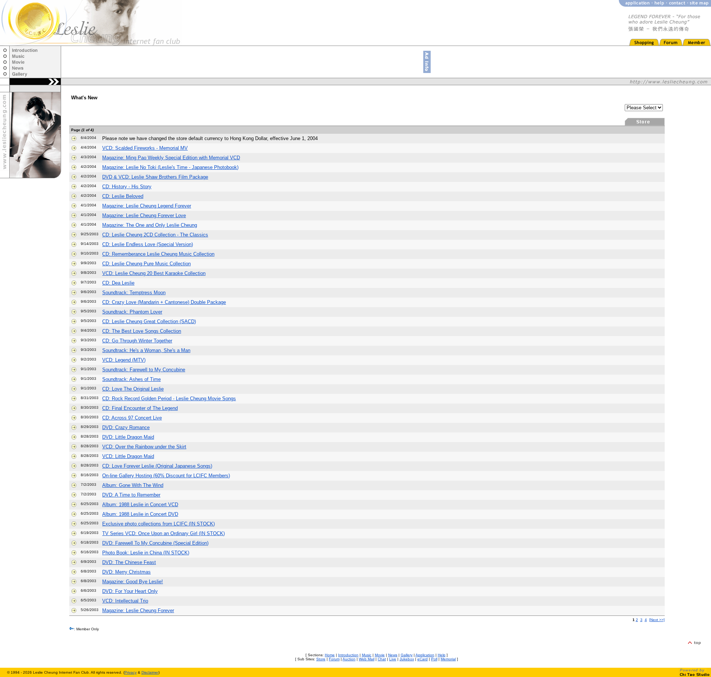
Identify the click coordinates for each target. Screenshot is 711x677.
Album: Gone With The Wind (132, 485)
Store (321, 659)
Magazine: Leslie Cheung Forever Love (144, 215)
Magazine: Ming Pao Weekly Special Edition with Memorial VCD (171, 157)
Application (424, 655)
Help (441, 655)
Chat (382, 659)
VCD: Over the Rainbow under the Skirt (144, 446)
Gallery (407, 655)
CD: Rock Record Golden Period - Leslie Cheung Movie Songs (169, 398)
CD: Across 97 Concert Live (132, 418)
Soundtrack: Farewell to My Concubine (143, 369)
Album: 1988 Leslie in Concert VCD (140, 504)
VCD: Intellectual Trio (125, 601)
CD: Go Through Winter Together (137, 341)
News (392, 655)
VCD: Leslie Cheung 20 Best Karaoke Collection (154, 273)
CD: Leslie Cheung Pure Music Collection (146, 263)
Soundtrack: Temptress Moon (134, 292)
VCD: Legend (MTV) (124, 360)
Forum (334, 659)
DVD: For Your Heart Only (130, 591)
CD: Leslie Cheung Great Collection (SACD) (149, 321)
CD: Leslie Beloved (122, 196)
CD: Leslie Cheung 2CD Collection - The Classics (155, 235)
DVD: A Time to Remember (131, 495)
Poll (434, 659)
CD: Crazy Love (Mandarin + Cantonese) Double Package (164, 302)
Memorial (448, 659)
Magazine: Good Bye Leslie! (132, 581)
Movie (380, 655)
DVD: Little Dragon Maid (128, 437)
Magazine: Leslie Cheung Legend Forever (146, 206)
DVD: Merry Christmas (126, 572)
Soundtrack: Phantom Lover (132, 312)
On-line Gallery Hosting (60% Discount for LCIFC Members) (166, 475)
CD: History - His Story (126, 186)
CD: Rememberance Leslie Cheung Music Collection (158, 254)
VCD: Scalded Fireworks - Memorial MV (145, 148)
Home (330, 655)
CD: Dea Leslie (118, 283)
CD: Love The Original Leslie (133, 389)
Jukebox (407, 659)
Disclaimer (149, 672)
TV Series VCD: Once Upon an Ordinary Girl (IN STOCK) (163, 533)
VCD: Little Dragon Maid (128, 456)
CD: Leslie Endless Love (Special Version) (147, 244)
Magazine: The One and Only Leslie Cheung (149, 225)
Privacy (130, 672)
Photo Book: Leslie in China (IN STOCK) (145, 552)
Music (366, 655)
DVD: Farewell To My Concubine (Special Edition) (155, 543)
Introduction (348, 655)
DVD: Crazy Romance (126, 427)
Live (392, 659)
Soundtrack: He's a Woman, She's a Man (146, 350)
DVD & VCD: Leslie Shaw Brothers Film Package (155, 177)
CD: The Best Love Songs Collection (141, 331)
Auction (349, 659)
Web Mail (366, 659)
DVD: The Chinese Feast (129, 562)
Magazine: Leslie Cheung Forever (138, 610)
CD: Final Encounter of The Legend (140, 408)
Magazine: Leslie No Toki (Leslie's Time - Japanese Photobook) (170, 167)
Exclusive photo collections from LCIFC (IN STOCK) (158, 524)
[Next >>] (657, 620)
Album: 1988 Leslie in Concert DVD (140, 514)
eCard (422, 659)
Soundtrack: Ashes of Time (131, 379)
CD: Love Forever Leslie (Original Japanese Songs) (157, 466)
